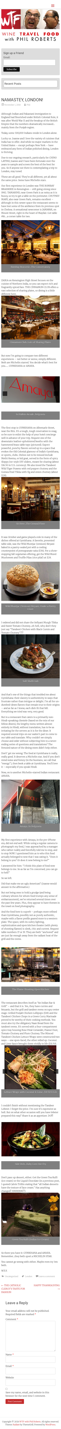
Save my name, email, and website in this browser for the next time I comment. (27, 1397)
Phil (28, 105)
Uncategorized (11, 1279)
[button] (5, 246)
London (28, 1279)
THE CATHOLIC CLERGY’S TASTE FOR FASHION (13, 1291)
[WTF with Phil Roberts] (6, 5)
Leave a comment (47, 1279)
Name (10, 1357)
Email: (6, 57)
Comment (12, 1322)
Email (10, 1368)
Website (10, 1380)
